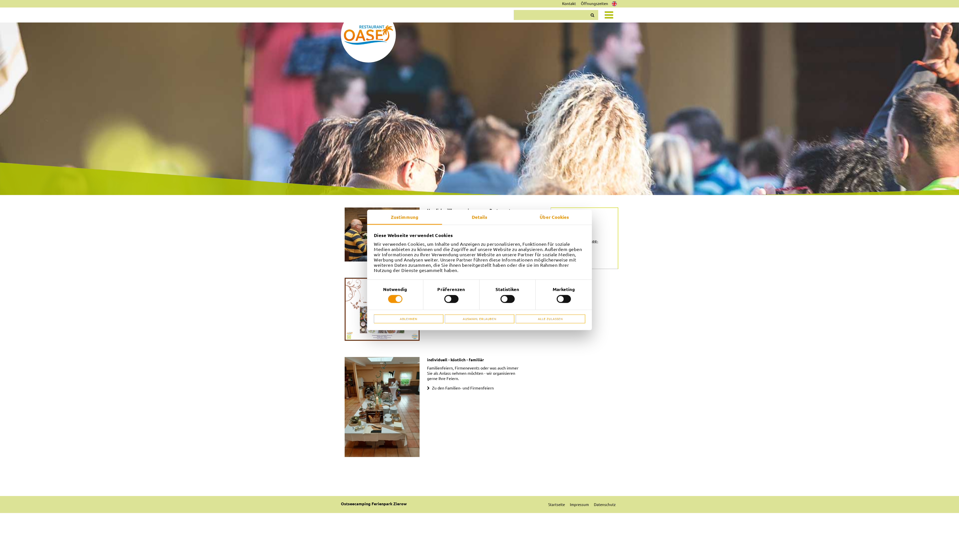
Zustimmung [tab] (404, 217)
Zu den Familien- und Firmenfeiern (463, 387)
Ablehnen (408, 319)
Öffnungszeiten (594, 3)
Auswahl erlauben (479, 319)
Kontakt (569, 3)
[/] (368, 35)
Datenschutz (605, 504)
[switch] (451, 299)
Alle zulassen (550, 319)
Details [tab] (479, 217)
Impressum (579, 504)
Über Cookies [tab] (554, 217)
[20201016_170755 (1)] (382, 407)
